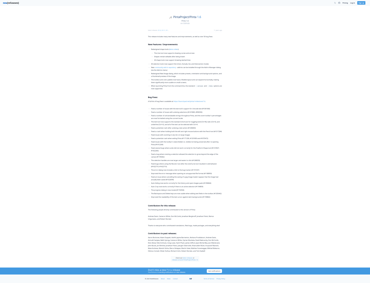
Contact (175, 279)
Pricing (345, 3)
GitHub (186, 23)
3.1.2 (159, 30)
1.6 (199, 17)
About (163, 279)
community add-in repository (165, 67)
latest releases (188, 258)
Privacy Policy (221, 279)
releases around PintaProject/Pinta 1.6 (185, 260)
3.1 (167, 30)
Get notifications (214, 271)
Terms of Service (209, 279)
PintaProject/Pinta (184, 17)
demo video (173, 49)
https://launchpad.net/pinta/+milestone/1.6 (189, 101)
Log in (352, 3)
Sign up (361, 3)
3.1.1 (163, 30)
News (169, 279)
